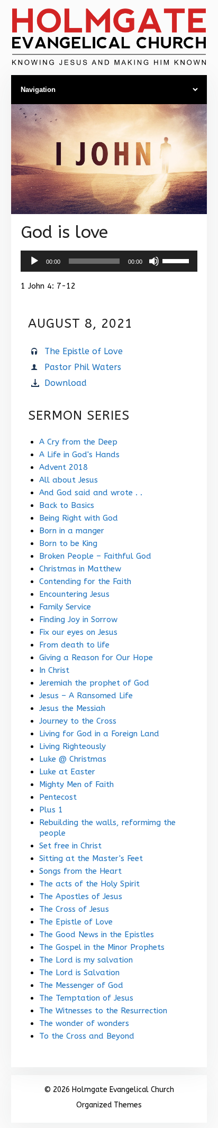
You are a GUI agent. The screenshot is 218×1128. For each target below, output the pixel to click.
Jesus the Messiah (72, 708)
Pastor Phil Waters (82, 367)
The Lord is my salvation (86, 960)
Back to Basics (66, 505)
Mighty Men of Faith (76, 784)
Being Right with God (78, 518)
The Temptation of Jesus (86, 998)
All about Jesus (68, 480)
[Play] (34, 261)
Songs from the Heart (80, 871)
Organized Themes (109, 1105)
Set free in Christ (70, 845)
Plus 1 (51, 810)
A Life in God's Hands (79, 454)
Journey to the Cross (77, 721)
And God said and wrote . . (90, 492)
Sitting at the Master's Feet (91, 858)
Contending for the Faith (85, 581)
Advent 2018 (63, 467)
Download (65, 383)
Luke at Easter (67, 771)
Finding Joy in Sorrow (78, 619)
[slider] (177, 260)
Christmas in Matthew (80, 569)
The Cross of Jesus (74, 909)
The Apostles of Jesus (80, 896)
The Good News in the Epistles (96, 934)
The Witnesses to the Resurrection (103, 1010)
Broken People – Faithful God (95, 556)
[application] (109, 261)
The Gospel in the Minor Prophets (102, 947)
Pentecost (58, 797)
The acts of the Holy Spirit (89, 884)
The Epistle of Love (83, 351)
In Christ (54, 670)
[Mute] (154, 261)
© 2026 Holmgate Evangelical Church (109, 1089)
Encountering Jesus (74, 594)
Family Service (65, 607)
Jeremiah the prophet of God (94, 683)
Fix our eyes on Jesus (78, 632)
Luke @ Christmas (72, 759)
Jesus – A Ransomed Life (86, 695)
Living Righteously (72, 746)
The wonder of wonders (84, 1023)
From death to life (74, 645)
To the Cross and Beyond (86, 1036)
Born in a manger (71, 530)
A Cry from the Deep (78, 442)
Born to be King (68, 543)
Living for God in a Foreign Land (99, 733)
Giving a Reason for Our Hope (96, 657)
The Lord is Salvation (79, 972)
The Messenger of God (81, 985)
